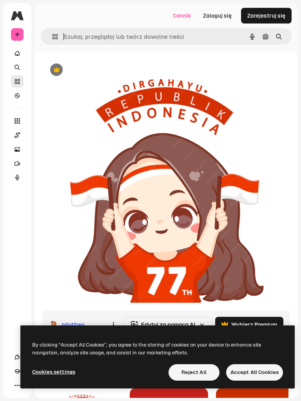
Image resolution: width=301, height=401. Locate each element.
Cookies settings (53, 371)
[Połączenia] (17, 357)
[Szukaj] (17, 67)
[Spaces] (17, 135)
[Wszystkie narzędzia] (17, 121)
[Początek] (17, 53)
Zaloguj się (217, 15)
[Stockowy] (17, 81)
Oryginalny (96, 70)
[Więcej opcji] (113, 324)
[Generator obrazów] (17, 149)
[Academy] (17, 371)
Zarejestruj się (266, 15)
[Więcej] (17, 385)
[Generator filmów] (17, 163)
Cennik (182, 15)
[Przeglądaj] (17, 95)
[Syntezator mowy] (17, 177)
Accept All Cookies (254, 372)
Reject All (194, 372)
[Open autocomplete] (52, 37)
